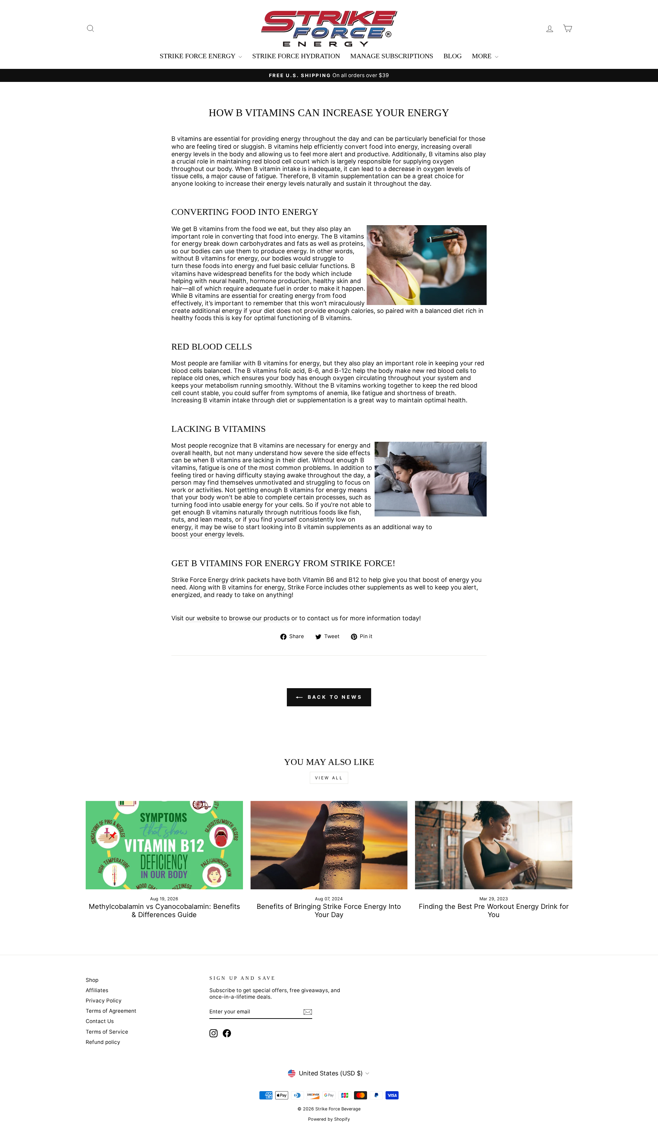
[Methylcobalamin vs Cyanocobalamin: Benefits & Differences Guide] (164, 845)
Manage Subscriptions (391, 56)
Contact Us (100, 1021)
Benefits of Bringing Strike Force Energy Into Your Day (329, 910)
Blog (452, 56)
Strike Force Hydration (296, 56)
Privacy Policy (104, 1000)
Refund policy (103, 1042)
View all (329, 777)
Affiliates (97, 990)
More (482, 56)
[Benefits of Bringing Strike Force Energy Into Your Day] (329, 845)
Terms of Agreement (111, 1011)
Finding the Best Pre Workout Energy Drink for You (494, 910)
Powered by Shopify (329, 1119)
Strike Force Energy (198, 56)
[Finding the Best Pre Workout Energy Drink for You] (493, 845)
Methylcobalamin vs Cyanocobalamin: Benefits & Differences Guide (164, 910)
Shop (92, 980)
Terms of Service (107, 1031)
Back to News (334, 697)
